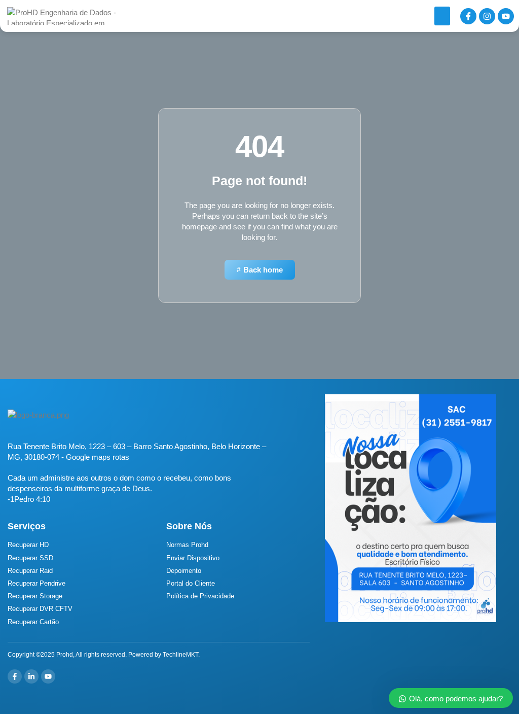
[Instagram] (487, 16)
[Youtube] (506, 16)
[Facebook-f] (468, 16)
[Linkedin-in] (31, 676)
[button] (442, 16)
